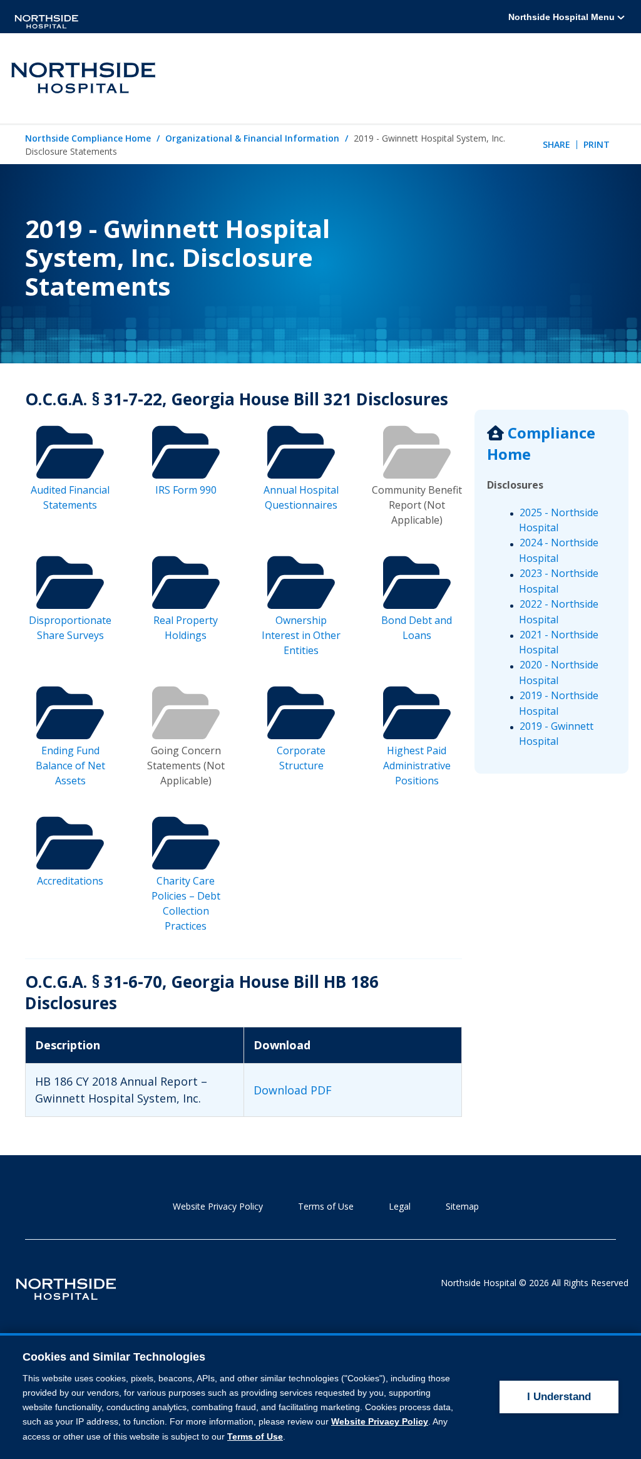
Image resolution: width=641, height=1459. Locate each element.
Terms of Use (326, 1206)
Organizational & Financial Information (252, 138)
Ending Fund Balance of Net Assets (70, 765)
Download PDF (293, 1090)
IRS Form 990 (186, 490)
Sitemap (462, 1206)
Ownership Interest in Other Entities (301, 635)
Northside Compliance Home (88, 138)
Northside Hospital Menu (562, 17)
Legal (400, 1206)
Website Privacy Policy (218, 1206)
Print (596, 144)
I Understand (559, 1397)
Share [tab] (556, 144)
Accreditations (70, 881)
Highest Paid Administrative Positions (417, 765)
